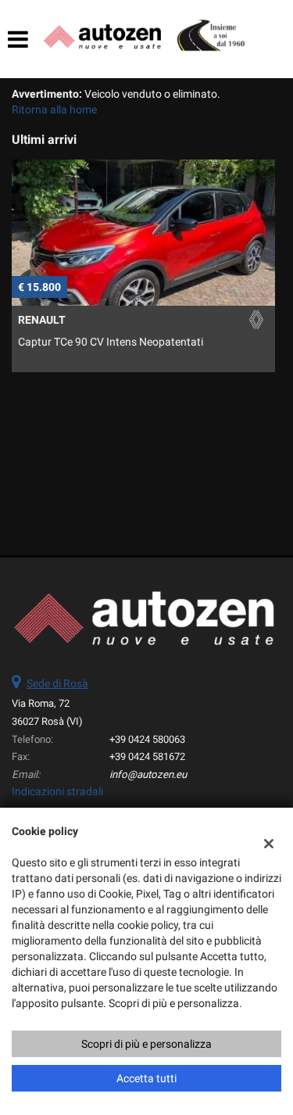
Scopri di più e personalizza (146, 1044)
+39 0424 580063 (147, 739)
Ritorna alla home (54, 109)
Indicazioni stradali (57, 791)
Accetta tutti (146, 1078)
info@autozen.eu (148, 774)
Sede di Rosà (57, 683)
